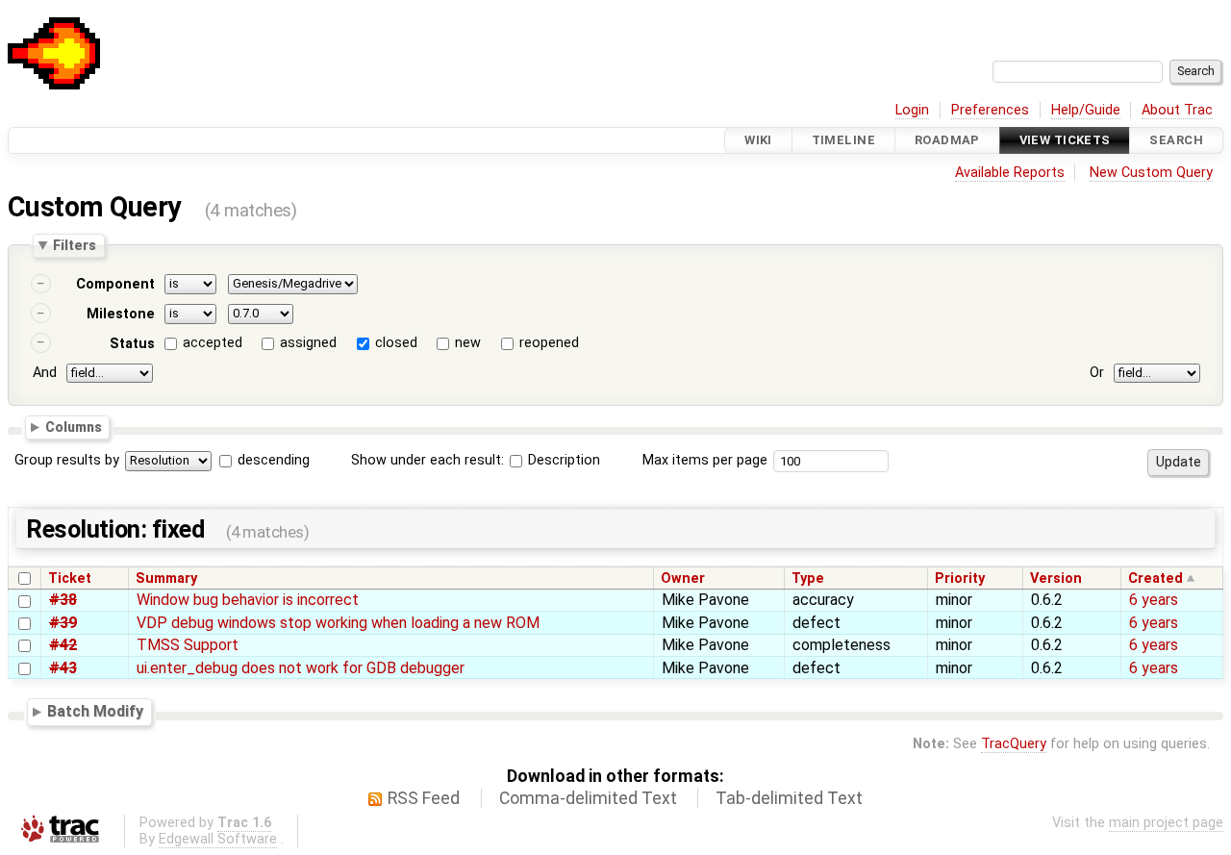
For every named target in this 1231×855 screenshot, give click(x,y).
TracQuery (1013, 744)
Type (807, 578)
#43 (63, 668)
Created (1155, 578)
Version (1056, 578)
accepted (212, 343)
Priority (960, 578)
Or (1097, 373)
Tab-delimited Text (789, 798)
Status (132, 344)
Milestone (121, 314)
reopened (549, 343)
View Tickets (1065, 140)
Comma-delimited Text (588, 798)
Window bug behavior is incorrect (248, 600)
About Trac (1177, 110)
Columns (73, 427)
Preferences (990, 110)
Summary (166, 578)
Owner (683, 578)
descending (274, 460)
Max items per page (704, 460)
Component (115, 284)
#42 (63, 645)
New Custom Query (1151, 172)
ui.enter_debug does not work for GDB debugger (301, 668)
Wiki (758, 140)
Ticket (69, 578)
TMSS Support (188, 645)
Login (912, 110)
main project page (1166, 823)
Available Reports (1010, 172)
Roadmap (947, 140)
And (45, 373)
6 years (1153, 600)
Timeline (843, 140)
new (468, 343)
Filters (74, 245)
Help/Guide (1085, 110)
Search (1176, 140)
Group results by (66, 460)
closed (396, 343)
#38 (63, 600)
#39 (63, 623)
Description (562, 460)
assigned (308, 343)
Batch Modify (95, 711)
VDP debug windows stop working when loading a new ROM (338, 623)
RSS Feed (424, 798)
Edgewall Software (218, 839)
